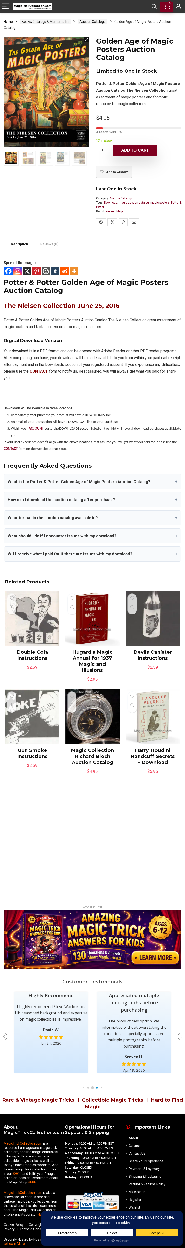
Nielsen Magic (115, 211)
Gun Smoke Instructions (32, 753)
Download (110, 202)
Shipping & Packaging (145, 1176)
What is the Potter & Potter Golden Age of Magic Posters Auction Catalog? (92, 481)
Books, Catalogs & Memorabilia (45, 22)
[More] (74, 271)
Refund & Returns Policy (147, 1184)
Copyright (36, 1225)
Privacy (9, 1229)
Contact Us (137, 1153)
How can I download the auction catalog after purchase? (92, 499)
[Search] (154, 6)
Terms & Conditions (34, 1229)
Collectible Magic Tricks (112, 1100)
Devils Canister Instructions (152, 655)
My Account (138, 1192)
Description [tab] (18, 244)
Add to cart (135, 150)
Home (8, 22)
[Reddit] (64, 271)
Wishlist (134, 1207)
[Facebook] (8, 271)
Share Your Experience (146, 1161)
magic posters (160, 202)
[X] (27, 271)
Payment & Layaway (144, 1169)
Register (135, 1200)
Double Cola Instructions (32, 655)
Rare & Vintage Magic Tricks (38, 1100)
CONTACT (11, 449)
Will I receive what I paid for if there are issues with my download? (92, 553)
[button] (86, 39)
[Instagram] (17, 271)
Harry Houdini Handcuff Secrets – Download (152, 756)
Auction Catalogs (92, 22)
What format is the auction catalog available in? (92, 517)
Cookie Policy (14, 1225)
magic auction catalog (134, 202)
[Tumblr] (55, 271)
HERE (32, 1182)
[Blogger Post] (46, 271)
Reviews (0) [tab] (49, 244)
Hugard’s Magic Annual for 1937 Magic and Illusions (92, 661)
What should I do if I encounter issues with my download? (92, 535)
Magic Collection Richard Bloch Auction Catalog (92, 756)
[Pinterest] (36, 271)
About (133, 1138)
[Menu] (6, 6)
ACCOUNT (36, 429)
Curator (134, 1146)
